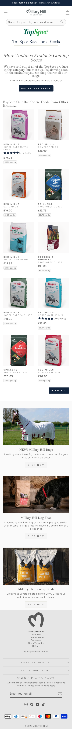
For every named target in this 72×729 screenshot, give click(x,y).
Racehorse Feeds (36, 88)
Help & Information (35, 662)
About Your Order (35, 670)
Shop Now (36, 465)
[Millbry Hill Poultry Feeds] (36, 566)
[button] (18, 153)
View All (58, 390)
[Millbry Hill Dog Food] (36, 494)
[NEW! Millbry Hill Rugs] (36, 426)
